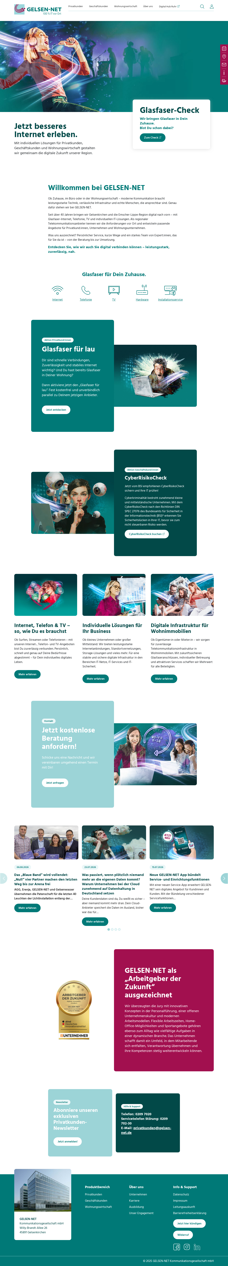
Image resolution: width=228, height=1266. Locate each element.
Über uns (148, 6)
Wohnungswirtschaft (125, 6)
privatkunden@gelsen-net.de (146, 1130)
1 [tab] (108, 929)
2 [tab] (112, 929)
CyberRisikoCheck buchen (145, 534)
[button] (202, 6)
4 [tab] (119, 929)
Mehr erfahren (27, 674)
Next (224, 878)
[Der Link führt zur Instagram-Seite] (188, 1247)
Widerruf (183, 1235)
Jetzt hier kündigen (189, 1223)
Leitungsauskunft (184, 1207)
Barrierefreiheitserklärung (189, 1213)
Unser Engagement (141, 1213)
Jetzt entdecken (56, 410)
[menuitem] (76, 6)
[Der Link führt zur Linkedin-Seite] (198, 1247)
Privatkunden (75, 6)
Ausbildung (136, 1207)
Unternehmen (138, 1194)
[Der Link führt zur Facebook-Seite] (178, 1247)
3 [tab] (116, 929)
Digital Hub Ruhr (168, 7)
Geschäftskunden (98, 6)
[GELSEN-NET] (37, 9)
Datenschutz (181, 1194)
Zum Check (151, 137)
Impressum (180, 1200)
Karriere (134, 1200)
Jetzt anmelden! (67, 1141)
